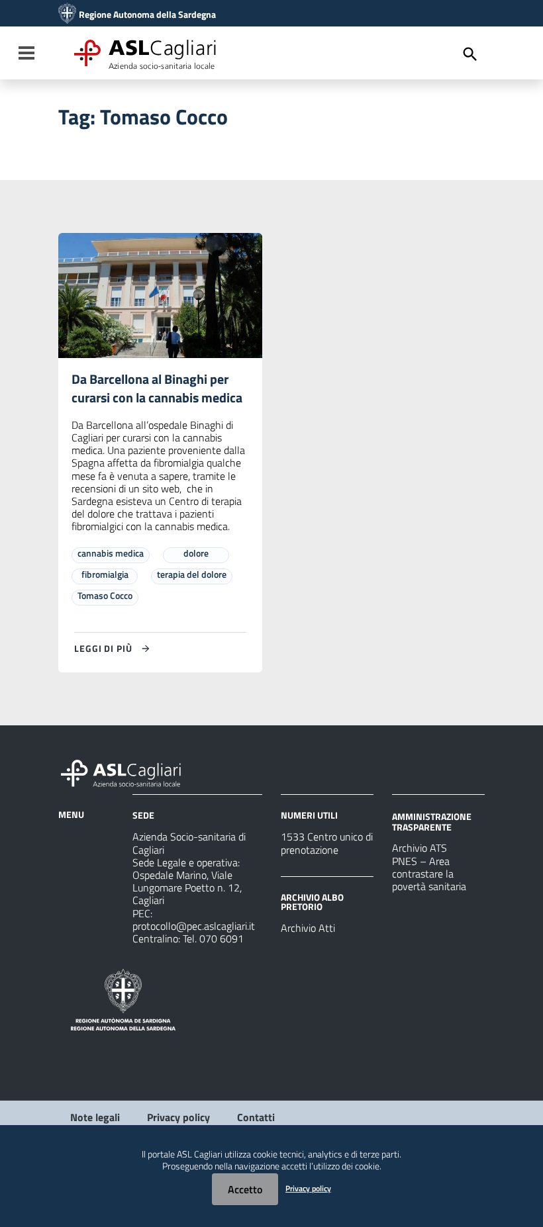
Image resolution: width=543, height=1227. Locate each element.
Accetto (245, 1189)
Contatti (256, 1117)
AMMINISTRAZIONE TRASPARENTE (431, 821)
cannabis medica (110, 553)
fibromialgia (104, 574)
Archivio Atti (308, 928)
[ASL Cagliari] (67, 14)
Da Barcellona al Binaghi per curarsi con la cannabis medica (157, 388)
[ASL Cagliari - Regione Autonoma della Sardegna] (127, 772)
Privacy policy (178, 1117)
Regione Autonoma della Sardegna (147, 14)
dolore (196, 553)
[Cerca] (470, 54)
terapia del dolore (191, 574)
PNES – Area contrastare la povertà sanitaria (429, 873)
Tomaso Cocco (104, 595)
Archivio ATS (419, 848)
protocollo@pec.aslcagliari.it (193, 926)
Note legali (95, 1117)
